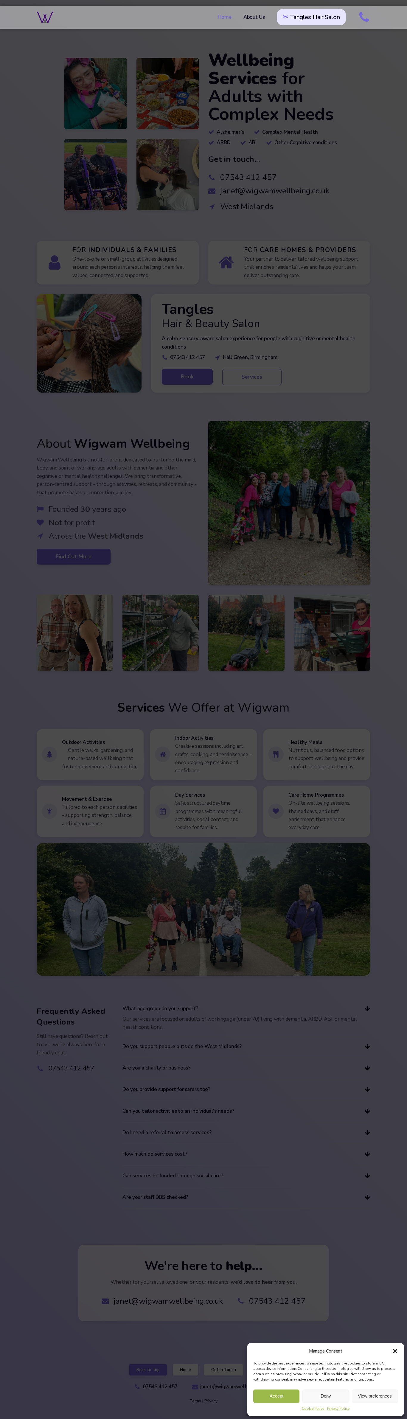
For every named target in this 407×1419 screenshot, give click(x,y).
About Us (254, 17)
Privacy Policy (338, 1408)
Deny (326, 1395)
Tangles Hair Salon (315, 17)
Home (225, 17)
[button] (395, 1351)
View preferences (375, 1395)
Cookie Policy (313, 1408)
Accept (276, 1395)
